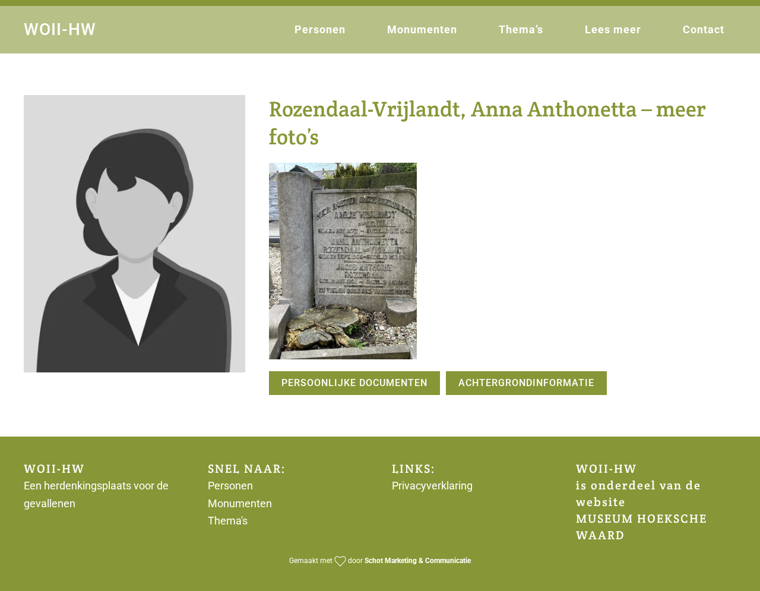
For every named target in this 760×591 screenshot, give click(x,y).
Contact (703, 29)
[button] (343, 261)
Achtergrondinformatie (526, 382)
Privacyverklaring (432, 485)
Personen (320, 29)
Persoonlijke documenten (354, 382)
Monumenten (422, 29)
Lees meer (613, 29)
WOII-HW (60, 29)
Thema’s (521, 29)
